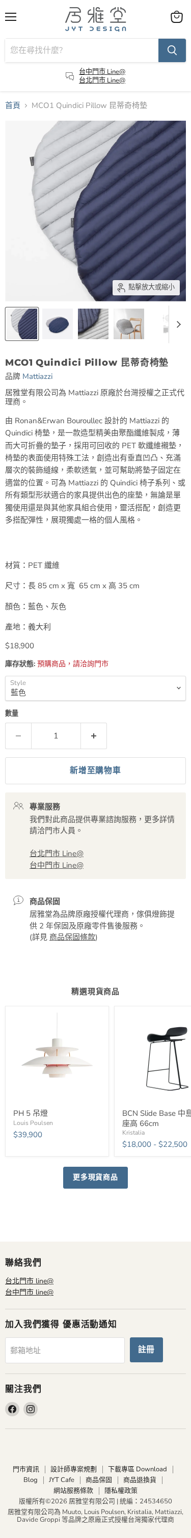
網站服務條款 (73, 1490)
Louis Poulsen (33, 1123)
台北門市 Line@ (102, 80)
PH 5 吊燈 (30, 1113)
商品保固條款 (72, 937)
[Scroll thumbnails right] (177, 324)
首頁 (12, 105)
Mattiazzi (37, 376)
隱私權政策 (121, 1490)
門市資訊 (26, 1469)
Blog (30, 1480)
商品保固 (99, 1480)
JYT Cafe (61, 1480)
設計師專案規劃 (73, 1469)
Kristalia (133, 1133)
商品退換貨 (139, 1480)
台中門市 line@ (29, 1292)
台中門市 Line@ (102, 71)
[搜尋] (172, 50)
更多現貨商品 (95, 1177)
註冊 (146, 1349)
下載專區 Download (137, 1469)
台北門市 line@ (29, 1281)
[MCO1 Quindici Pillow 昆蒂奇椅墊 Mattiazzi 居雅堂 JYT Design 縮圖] (22, 324)
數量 (11, 714)
